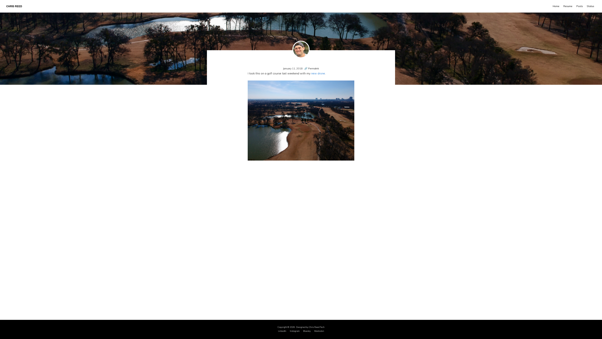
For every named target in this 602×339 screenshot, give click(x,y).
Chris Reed (14, 6)
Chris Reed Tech (317, 327)
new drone (318, 73)
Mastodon (319, 331)
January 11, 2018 (293, 68)
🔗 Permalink (311, 68)
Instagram (295, 331)
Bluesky (307, 331)
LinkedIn (282, 331)
